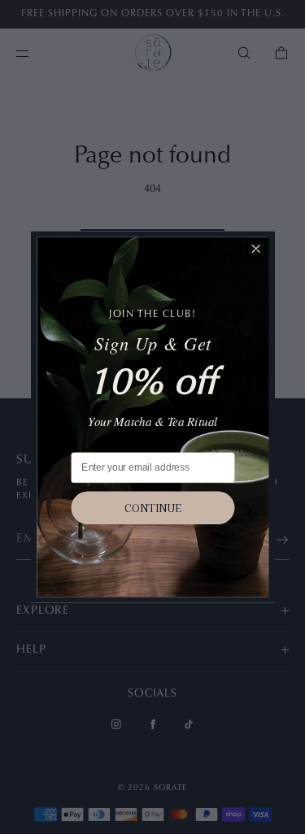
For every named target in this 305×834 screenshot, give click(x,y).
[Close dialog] (255, 249)
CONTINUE (152, 508)
